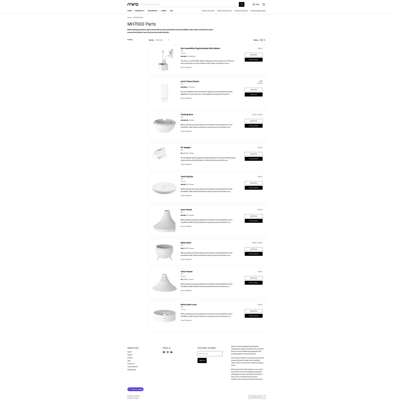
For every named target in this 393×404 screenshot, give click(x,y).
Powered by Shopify (132, 398)
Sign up (202, 360)
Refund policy (131, 370)
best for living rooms (224, 11)
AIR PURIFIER (152, 11)
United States (256, 397)
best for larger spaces (258, 11)
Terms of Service (132, 367)
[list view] (264, 40)
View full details (186, 67)
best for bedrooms (241, 11)
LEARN (163, 11)
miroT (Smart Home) (190, 81)
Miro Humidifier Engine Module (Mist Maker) (200, 48)
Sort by (151, 40)
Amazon (130, 358)
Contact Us (130, 364)
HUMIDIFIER (139, 11)
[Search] (241, 4)
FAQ (171, 11)
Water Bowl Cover (189, 304)
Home (129, 17)
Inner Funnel (186, 209)
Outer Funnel (186, 271)
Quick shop (253, 55)
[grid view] (261, 40)
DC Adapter (186, 147)
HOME (129, 11)
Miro (182, 51)
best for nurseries (208, 11)
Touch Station (187, 176)
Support (130, 355)
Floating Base (187, 114)
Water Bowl (186, 242)
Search (129, 352)
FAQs (128, 361)
